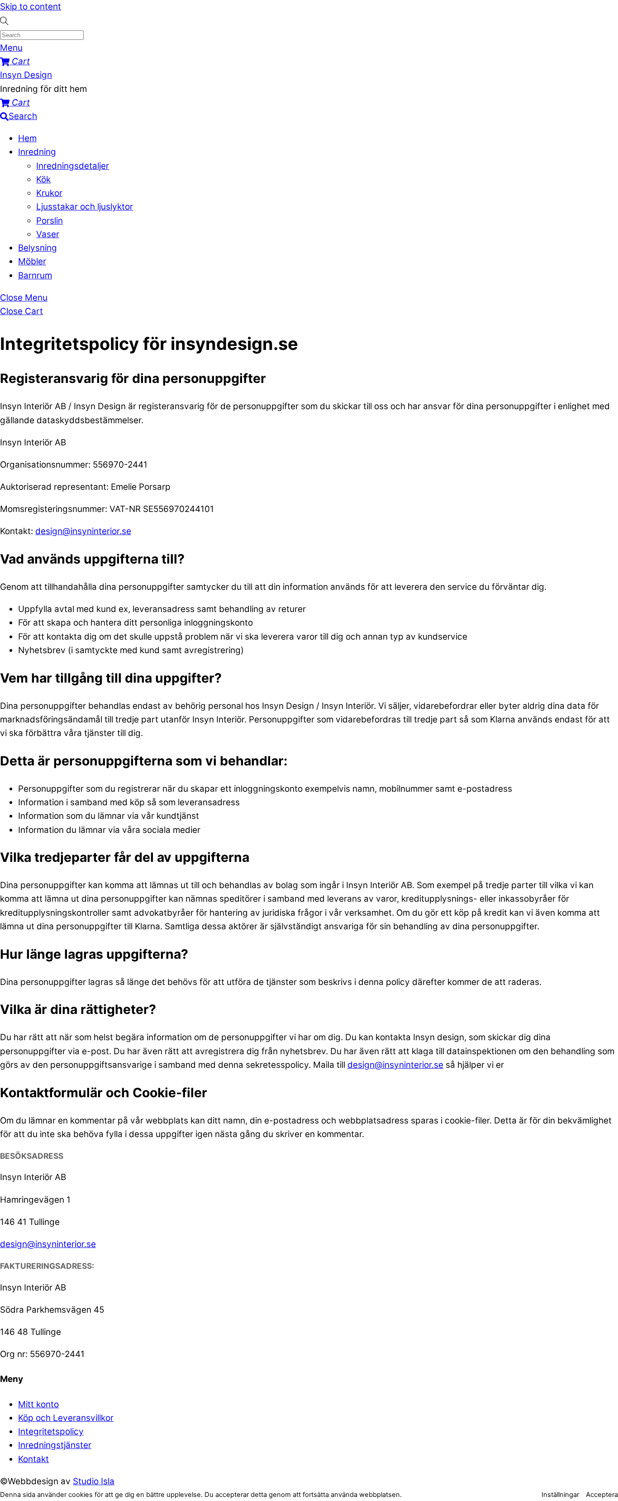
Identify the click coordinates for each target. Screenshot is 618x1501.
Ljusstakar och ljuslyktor (84, 206)
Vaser (47, 234)
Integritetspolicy (51, 1431)
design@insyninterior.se (83, 531)
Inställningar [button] (560, 1495)
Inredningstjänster (54, 1445)
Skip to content (30, 6)
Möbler (32, 261)
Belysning (37, 248)
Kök (43, 179)
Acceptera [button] (602, 1495)
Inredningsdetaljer (72, 166)
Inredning (37, 152)
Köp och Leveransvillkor (66, 1418)
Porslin (49, 220)
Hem (27, 138)
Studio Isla (93, 1481)
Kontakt (33, 1459)
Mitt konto (38, 1404)
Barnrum (35, 275)
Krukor (49, 193)
